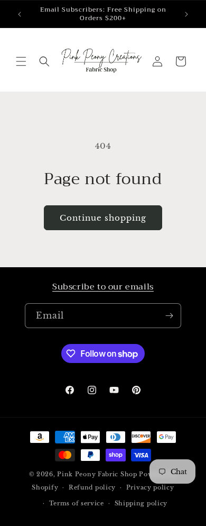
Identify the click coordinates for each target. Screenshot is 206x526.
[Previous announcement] (19, 14)
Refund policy (92, 487)
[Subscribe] (169, 315)
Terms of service (76, 503)
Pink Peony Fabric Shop (97, 474)
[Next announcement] (186, 14)
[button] (21, 61)
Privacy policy (150, 487)
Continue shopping (103, 218)
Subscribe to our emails (103, 286)
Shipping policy (141, 503)
